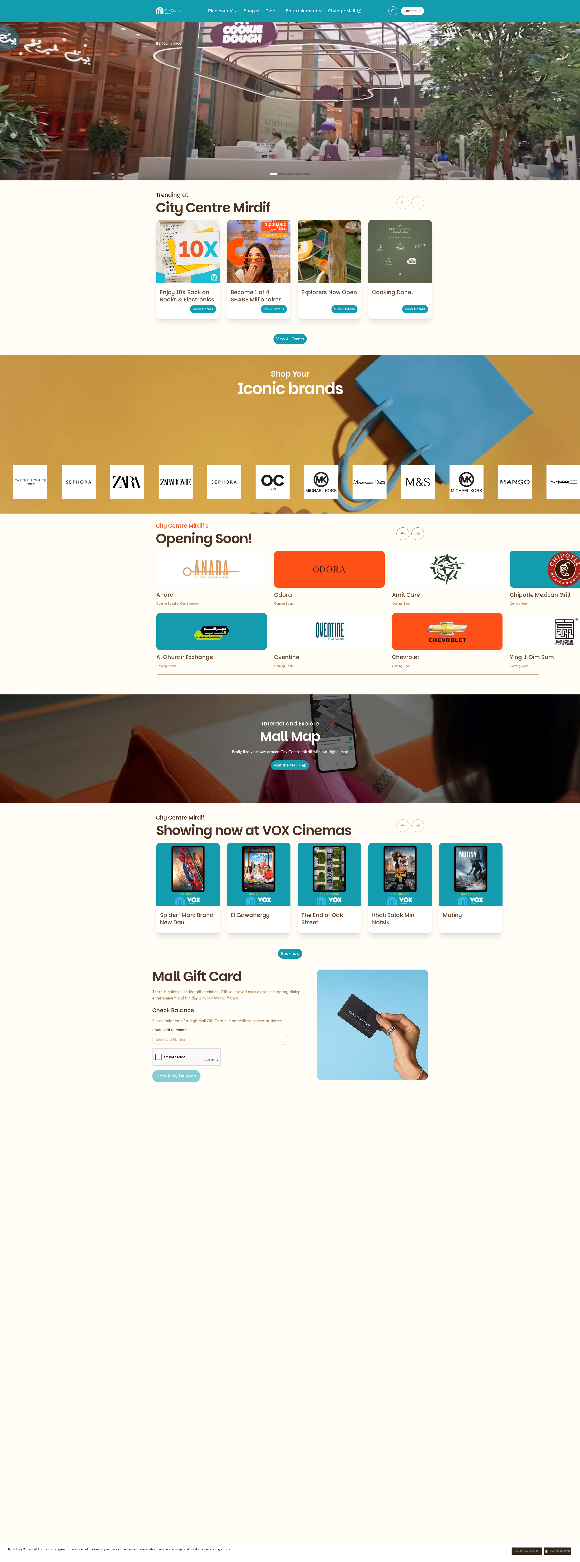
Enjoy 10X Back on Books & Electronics (187, 296)
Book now (290, 953)
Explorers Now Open (329, 292)
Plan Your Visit (223, 10)
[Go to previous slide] (402, 533)
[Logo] (168, 11)
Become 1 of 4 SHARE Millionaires (256, 296)
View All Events (290, 339)
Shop (249, 10)
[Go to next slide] (417, 533)
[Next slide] (556, 101)
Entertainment (302, 10)
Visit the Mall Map (290, 765)
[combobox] (392, 10)
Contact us (412, 11)
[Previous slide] (23, 101)
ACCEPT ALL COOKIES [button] (526, 1551)
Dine (270, 10)
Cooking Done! (392, 292)
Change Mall (341, 10)
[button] (557, 1551)
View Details (203, 309)
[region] (290, 101)
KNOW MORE (290, 140)
